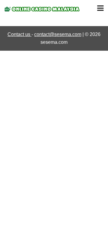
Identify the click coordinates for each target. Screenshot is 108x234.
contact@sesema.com (57, 34)
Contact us (20, 34)
